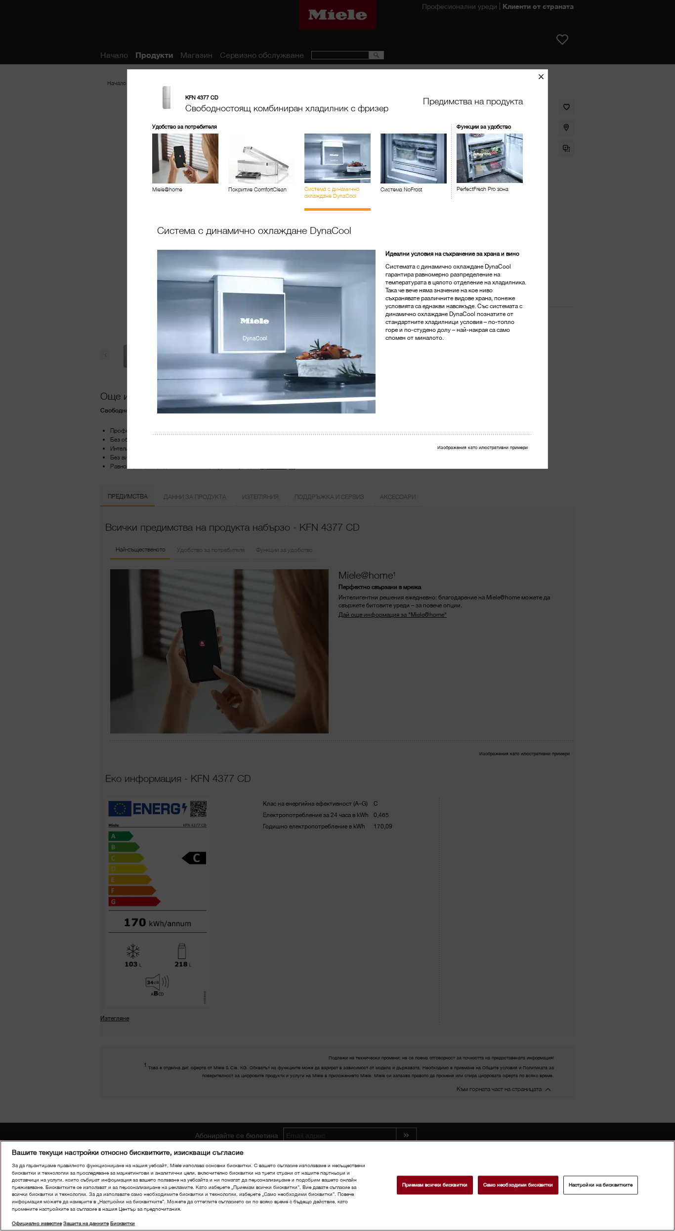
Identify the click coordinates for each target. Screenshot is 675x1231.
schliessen (544, 76)
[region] (337, 1185)
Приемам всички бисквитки (434, 1185)
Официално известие (37, 1223)
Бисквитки (122, 1223)
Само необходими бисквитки (518, 1185)
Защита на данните (86, 1223)
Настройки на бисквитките (601, 1185)
